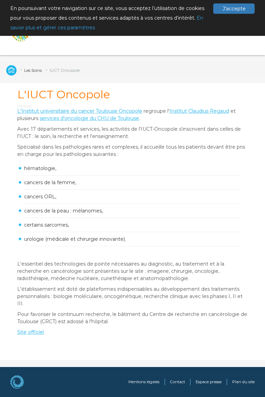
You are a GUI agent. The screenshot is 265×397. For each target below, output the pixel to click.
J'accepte (234, 9)
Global (10, 70)
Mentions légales (143, 381)
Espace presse (209, 381)
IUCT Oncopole (65, 70)
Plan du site (243, 381)
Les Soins (33, 70)
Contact (177, 381)
